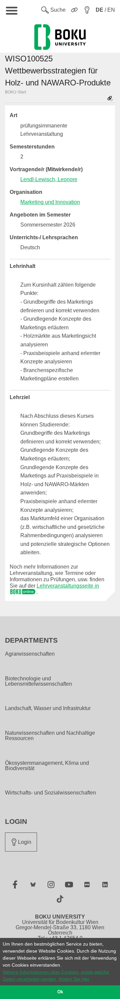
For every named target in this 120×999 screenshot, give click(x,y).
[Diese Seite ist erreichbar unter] (110, 98)
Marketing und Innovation (50, 202)
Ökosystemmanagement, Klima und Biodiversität (47, 765)
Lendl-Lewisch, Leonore (48, 179)
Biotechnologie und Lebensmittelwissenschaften (38, 681)
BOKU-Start (15, 92)
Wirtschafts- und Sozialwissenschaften (50, 792)
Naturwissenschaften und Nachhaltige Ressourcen (50, 735)
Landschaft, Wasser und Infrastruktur (48, 708)
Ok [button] (60, 992)
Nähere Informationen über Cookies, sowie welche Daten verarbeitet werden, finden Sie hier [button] (56, 975)
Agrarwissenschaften (30, 654)
